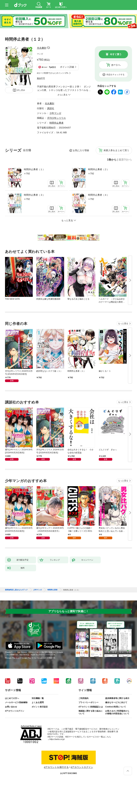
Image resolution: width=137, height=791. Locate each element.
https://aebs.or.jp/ (57, 739)
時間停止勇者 (56, 122)
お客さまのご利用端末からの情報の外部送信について (117, 712)
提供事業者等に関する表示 (117, 698)
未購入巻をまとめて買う (116, 150)
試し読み (21, 90)
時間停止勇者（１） (34, 169)
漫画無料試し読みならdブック (16, 590)
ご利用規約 (84, 698)
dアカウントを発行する (56, 767)
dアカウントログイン (14, 711)
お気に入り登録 (81, 150)
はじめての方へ (12, 698)
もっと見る (123, 323)
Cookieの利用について (115, 707)
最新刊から (125, 159)
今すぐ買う (116, 54)
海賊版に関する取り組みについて (91, 712)
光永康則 (41, 48)
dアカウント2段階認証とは (91, 707)
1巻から (112, 159)
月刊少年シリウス (56, 118)
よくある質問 (38, 702)
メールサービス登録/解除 (16, 702)
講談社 (50, 108)
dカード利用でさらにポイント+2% (52, 73)
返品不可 (41, 78)
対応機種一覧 (38, 698)
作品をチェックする (115, 74)
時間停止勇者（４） (98, 195)
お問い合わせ (11, 707)
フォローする (48, 48)
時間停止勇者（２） (98, 169)
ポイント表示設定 (40, 707)
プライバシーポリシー (89, 702)
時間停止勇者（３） (34, 195)
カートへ (115, 65)
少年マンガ (55, 113)
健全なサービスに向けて (116, 702)
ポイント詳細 (67, 67)
